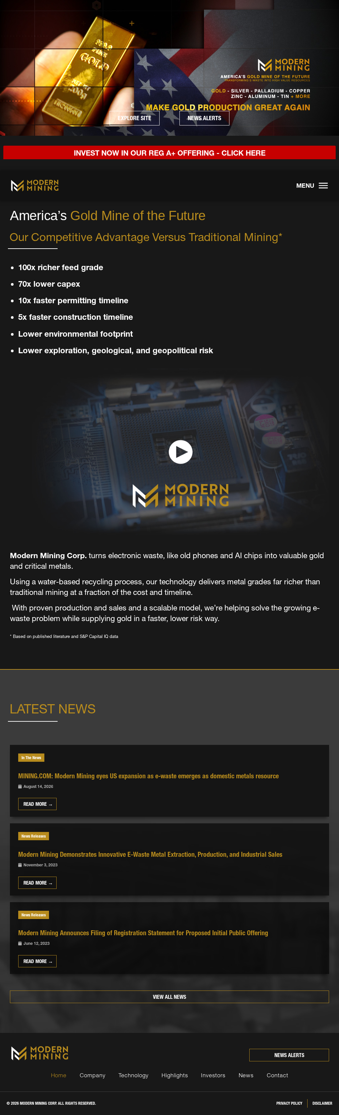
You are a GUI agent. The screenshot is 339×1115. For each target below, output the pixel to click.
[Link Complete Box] (169, 781)
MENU (305, 185)
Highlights (175, 1075)
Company (92, 1075)
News (246, 1075)
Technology (133, 1075)
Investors (213, 1075)
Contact (277, 1075)
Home (59, 1075)
